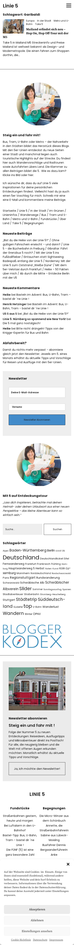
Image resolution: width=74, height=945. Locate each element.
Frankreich (43, 564)
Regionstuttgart (23, 577)
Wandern (13, 613)
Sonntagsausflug (52, 589)
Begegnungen (34, 223)
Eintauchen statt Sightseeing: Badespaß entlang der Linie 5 (33, 259)
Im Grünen (56, 211)
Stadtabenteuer (13, 594)
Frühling (56, 564)
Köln (62, 568)
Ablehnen (37, 920)
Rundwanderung (48, 578)
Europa (30, 20)
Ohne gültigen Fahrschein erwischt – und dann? (31, 242)
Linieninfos (10, 215)
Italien (48, 568)
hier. (31, 175)
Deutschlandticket (51, 558)
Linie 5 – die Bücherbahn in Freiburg (36, 246)
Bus (43, 215)
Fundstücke (49, 219)
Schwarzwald (11, 582)
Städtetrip (26, 599)
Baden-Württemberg (27, 550)
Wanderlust (50, 607)
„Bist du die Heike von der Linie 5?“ (26, 240)
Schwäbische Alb (32, 583)
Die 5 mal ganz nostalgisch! (21, 323)
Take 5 (39, 24)
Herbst (40, 568)
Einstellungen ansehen (37, 931)
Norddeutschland (41, 573)
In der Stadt (44, 20)
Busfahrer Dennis (54, 845)
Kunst (55, 568)
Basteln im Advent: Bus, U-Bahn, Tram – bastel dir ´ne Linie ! (35, 306)
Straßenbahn (31, 594)
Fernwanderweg (13, 564)
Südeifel (18, 607)
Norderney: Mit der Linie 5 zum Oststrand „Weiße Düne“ (36, 263)
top (27, 606)
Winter (28, 614)
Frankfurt (30, 564)
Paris (6, 578)
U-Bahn (37, 607)
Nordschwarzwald (61, 573)
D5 (63, 550)
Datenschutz (40, 939)
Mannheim (23, 573)
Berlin (51, 550)
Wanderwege (29, 215)
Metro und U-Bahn (25, 219)
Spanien (66, 589)
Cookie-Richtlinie (21, 939)
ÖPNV (37, 614)
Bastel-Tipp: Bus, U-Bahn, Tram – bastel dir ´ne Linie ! (20, 840)
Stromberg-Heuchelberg (53, 594)
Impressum (56, 939)
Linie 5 (10, 5)
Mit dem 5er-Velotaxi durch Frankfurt (35, 267)
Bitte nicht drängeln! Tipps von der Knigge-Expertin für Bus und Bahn (33, 331)
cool (58, 550)
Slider (25, 588)
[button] (68, 864)
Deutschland (21, 557)
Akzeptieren (37, 909)
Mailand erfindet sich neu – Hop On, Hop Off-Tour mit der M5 (36, 33)
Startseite (9, 211)
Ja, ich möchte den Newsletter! (37, 769)
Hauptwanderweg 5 (21, 568)
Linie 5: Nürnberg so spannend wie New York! (34, 319)
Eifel (66, 558)
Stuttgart (9, 600)
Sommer (38, 589)
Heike (7, 295)
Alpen (6, 550)
